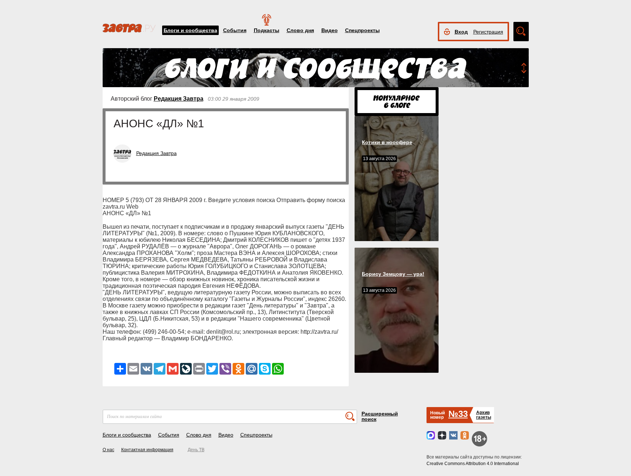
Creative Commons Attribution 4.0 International (473, 463)
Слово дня (300, 30)
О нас (108, 449)
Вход (461, 32)
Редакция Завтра (178, 99)
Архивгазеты (483, 415)
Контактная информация (147, 449)
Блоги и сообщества (190, 30)
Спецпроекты (362, 30)
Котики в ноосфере (387, 142)
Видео (329, 30)
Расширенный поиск (380, 416)
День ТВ (196, 449)
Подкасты (266, 30)
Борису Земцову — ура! (393, 274)
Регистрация (488, 32)
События (234, 30)
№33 (458, 414)
